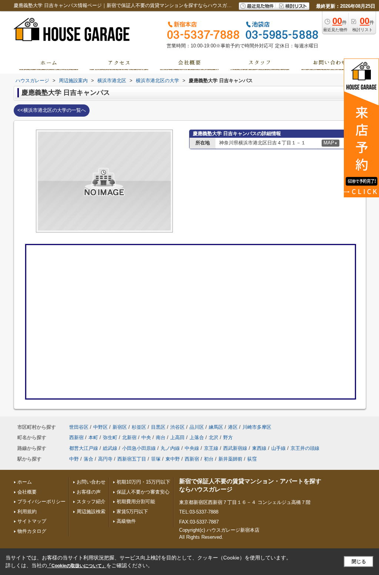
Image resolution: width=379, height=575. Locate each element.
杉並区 (139, 427)
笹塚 (156, 459)
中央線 (192, 448)
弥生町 (110, 437)
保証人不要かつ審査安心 (143, 492)
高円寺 (105, 459)
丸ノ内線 (170, 448)
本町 (93, 437)
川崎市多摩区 (256, 427)
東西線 (259, 448)
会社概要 (27, 492)
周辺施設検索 (91, 511)
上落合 (197, 437)
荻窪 (252, 459)
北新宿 (129, 437)
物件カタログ (31, 531)
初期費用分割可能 (136, 501)
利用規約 (27, 511)
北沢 (213, 437)
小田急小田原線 (139, 448)
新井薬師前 (230, 459)
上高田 (177, 437)
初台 (209, 459)
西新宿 (76, 437)
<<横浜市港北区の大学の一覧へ (51, 110)
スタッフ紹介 (91, 501)
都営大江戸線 (83, 448)
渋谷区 (177, 427)
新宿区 (120, 427)
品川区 (197, 427)
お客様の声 (89, 492)
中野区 (100, 427)
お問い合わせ (91, 482)
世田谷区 (78, 427)
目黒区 (158, 427)
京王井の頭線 (305, 448)
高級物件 (126, 521)
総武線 (110, 448)
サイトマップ (31, 521)
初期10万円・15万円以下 (143, 482)
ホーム (24, 482)
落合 (88, 459)
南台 (160, 437)
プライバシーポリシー (41, 501)
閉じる (359, 561)
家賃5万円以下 (132, 511)
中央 (146, 437)
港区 (233, 427)
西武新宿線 (235, 448)
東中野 (172, 459)
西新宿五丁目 (131, 459)
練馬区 (216, 427)
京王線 (211, 448)
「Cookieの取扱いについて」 (76, 565)
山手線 (278, 448)
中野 (74, 459)
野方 (228, 437)
